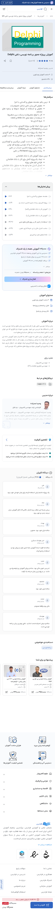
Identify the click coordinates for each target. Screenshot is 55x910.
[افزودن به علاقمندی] (49, 667)
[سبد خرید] (4, 9)
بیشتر (48, 267)
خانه (51, 16)
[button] (27, 9)
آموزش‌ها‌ (41, 16)
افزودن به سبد (39, 905)
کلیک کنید (8, 3)
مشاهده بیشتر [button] (46, 844)
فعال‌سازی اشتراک (29, 279)
